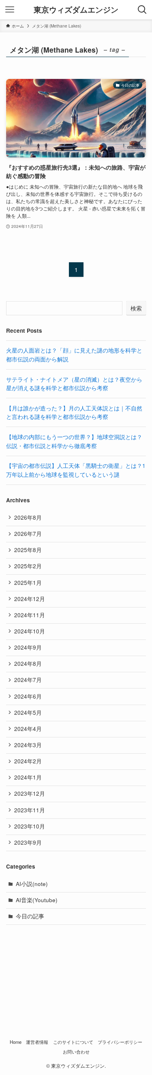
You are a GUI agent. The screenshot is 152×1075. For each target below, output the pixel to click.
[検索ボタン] (142, 9)
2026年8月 (28, 517)
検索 (136, 308)
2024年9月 (28, 647)
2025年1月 (28, 582)
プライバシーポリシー (120, 1042)
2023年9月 (28, 842)
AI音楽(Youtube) (37, 900)
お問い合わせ (76, 1051)
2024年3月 (28, 745)
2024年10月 (29, 631)
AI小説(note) (32, 884)
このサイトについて (73, 1042)
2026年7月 (28, 534)
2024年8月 (28, 663)
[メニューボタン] (9, 9)
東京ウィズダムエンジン (76, 10)
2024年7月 (28, 680)
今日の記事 (30, 916)
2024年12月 (29, 599)
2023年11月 (29, 810)
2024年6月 (28, 696)
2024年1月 (28, 777)
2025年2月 (28, 566)
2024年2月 (28, 761)
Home (15, 1042)
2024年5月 (28, 712)
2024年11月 (29, 615)
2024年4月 (28, 729)
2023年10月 (29, 826)
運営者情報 (37, 1042)
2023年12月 (29, 793)
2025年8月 (28, 550)
